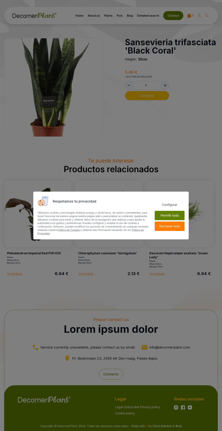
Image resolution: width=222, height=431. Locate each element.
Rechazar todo (169, 226)
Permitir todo (169, 215)
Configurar (169, 204)
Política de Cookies (69, 229)
